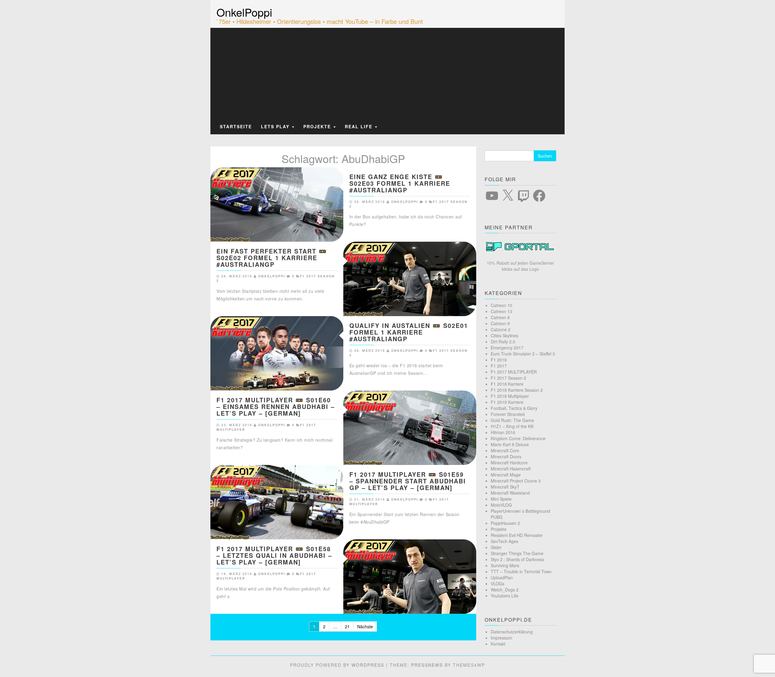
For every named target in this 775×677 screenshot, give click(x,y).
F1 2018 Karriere (507, 384)
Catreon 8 (500, 317)
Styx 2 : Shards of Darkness (517, 559)
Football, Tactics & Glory (514, 408)
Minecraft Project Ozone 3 (516, 481)
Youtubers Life (504, 596)
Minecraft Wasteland (510, 493)
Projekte (318, 126)
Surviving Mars (505, 565)
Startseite (236, 126)
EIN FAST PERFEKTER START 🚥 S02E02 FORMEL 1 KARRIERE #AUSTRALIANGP (271, 258)
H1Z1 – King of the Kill (512, 426)
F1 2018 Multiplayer (510, 396)
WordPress (367, 665)
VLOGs (497, 584)
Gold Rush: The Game (512, 420)
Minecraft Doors (506, 456)
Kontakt (498, 644)
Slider (496, 547)
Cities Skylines (504, 335)
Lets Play (276, 126)
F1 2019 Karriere (507, 402)
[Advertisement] (387, 73)
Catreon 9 (500, 323)
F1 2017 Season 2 (508, 378)
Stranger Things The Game (517, 553)
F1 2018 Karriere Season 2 (517, 390)
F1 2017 (499, 366)
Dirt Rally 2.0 (503, 341)
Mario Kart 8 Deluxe (510, 444)
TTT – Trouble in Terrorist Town (521, 571)
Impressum (501, 638)
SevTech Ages (504, 541)
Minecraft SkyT (505, 487)
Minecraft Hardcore (509, 463)
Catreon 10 (501, 305)
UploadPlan (502, 577)
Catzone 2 (500, 329)
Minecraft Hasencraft (511, 469)
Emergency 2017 (507, 348)
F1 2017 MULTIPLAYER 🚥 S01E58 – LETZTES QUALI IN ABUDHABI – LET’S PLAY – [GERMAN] (274, 555)
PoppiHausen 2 (505, 523)
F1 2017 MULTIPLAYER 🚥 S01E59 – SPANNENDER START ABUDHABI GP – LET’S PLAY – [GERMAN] (407, 481)
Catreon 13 (501, 311)
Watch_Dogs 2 (505, 590)
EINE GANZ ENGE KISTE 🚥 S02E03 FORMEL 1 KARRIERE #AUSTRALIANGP (399, 183)
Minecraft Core (505, 450)
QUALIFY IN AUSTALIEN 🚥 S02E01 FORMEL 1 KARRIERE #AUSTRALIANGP (408, 332)
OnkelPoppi (244, 12)
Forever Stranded (508, 414)
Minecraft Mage (506, 475)
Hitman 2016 (503, 432)
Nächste (365, 626)
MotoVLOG (501, 505)
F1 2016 (499, 360)
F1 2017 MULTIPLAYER (514, 372)
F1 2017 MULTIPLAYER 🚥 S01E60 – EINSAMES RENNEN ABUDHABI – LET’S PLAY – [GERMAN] (275, 406)
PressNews (427, 665)
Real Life (359, 126)
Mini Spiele (501, 499)
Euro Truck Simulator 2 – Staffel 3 (523, 354)
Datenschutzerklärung (512, 632)
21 (347, 626)
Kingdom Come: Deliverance (518, 438)
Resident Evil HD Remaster (517, 535)
